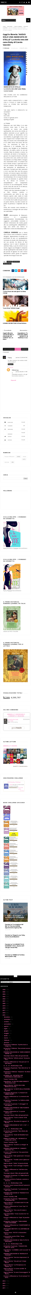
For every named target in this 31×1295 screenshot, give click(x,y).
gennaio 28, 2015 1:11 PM (21, 371)
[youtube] (26, 2)
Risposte (11, 367)
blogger (17, 349)
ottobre (6, 1021)
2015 (4, 1015)
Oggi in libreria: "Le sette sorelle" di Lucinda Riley (15, 1269)
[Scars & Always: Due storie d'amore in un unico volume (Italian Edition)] (18, 753)
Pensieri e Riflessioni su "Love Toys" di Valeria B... (16, 1207)
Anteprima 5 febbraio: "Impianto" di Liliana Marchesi (17, 1072)
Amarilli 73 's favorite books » (20, 766)
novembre (7, 1019)
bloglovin (16, 422)
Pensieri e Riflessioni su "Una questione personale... (16, 1152)
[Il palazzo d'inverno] (18, 758)
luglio (6, 1028)
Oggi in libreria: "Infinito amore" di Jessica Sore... (17, 1058)
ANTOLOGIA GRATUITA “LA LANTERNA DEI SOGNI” (16, 1229)
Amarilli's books (10, 746)
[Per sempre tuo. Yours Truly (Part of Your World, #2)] (11, 758)
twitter (16, 436)
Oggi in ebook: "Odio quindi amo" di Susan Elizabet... (17, 1156)
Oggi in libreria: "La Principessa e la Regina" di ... (15, 1265)
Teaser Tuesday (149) (10, 1142)
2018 (4, 1008)
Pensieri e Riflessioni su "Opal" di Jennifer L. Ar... (16, 1218)
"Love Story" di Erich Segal (11, 308)
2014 (4, 1281)
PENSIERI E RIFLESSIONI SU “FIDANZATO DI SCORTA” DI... (16, 1193)
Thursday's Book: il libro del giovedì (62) (16, 1056)
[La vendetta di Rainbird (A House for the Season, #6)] (11, 763)
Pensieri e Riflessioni (9, 456)
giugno (6, 1031)
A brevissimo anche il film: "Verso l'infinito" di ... (14, 1237)
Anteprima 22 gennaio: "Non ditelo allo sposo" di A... (16, 1131)
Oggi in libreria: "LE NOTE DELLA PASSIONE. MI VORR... (17, 1089)
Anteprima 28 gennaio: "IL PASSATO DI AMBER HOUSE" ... (15, 1093)
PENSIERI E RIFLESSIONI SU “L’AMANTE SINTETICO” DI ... (15, 1149)
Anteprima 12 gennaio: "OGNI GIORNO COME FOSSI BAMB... (15, 1222)
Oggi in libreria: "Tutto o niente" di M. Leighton (15, 1118)
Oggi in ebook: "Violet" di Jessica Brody (16, 1163)
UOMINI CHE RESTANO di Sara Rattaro (14, 323)
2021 (4, 1001)
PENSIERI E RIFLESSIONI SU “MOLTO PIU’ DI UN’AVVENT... (16, 1240)
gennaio (6, 1042)
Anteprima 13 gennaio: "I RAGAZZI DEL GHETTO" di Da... (15, 1246)
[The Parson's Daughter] (21, 753)
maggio (6, 1033)
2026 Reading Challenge (14, 782)
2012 (4, 1285)
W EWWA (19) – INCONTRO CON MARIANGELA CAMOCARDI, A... (13, 1076)
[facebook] (15, 1292)
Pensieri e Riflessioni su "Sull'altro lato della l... (16, 1170)
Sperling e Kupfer (7, 263)
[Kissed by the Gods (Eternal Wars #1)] (5, 723)
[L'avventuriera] (18, 763)
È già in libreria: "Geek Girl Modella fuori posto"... (16, 1135)
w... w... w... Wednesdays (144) (13, 1183)
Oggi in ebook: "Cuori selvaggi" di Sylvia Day (16, 1166)
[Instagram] (19, 2)
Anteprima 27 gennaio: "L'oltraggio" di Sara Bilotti (16, 1104)
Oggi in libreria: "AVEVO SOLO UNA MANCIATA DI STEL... (14, 1085)
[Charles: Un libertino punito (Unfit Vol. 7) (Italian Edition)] (21, 763)
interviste (7, 462)
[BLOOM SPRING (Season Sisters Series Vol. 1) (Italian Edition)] (5, 753)
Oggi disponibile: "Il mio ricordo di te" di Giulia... (16, 1214)
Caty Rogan (11, 720)
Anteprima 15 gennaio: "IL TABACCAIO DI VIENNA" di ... (16, 1176)
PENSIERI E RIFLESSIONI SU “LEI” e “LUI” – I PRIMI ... (16, 1125)
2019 (4, 1006)
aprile (6, 1035)
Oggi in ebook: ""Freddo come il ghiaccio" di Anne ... (16, 1160)
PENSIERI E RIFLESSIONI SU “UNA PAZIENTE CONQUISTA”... (16, 1108)
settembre (7, 1024)
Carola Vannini (18, 26)
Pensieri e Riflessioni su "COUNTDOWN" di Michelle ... (17, 1225)
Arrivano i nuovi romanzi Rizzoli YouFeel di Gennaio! (17, 1185)
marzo (6, 1038)
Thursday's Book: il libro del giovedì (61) (16, 1115)
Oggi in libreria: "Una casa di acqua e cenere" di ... (15, 1210)
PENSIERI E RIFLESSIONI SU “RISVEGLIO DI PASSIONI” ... (16, 1254)
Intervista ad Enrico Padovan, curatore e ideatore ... (16, 1179)
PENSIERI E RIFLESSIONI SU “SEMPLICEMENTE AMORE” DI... (17, 1052)
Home (4, 26)
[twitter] (24, 2)
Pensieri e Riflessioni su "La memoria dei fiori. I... (16, 1097)
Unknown (14, 370)
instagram (16, 429)
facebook (24, 349)
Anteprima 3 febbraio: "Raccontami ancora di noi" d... (17, 1049)
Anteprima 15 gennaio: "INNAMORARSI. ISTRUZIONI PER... (16, 1199)
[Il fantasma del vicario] (25, 758)
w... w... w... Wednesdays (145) (13, 1129)
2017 (4, 1010)
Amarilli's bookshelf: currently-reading (16, 715)
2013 (4, 1283)
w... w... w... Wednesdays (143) (13, 1244)
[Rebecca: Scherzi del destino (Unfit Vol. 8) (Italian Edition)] (15, 763)
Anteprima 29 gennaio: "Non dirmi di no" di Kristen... (17, 1068)
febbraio (7, 1040)
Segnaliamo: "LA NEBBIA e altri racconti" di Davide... (17, 1250)
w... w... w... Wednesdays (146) (13, 1065)
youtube (16, 440)
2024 (4, 994)
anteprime (9, 26)
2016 (4, 1013)
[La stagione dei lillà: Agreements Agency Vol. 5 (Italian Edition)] (5, 763)
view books (22, 790)
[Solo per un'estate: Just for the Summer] (8, 758)
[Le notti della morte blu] (21, 758)
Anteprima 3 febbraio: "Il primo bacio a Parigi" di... (16, 1045)
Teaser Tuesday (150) (10, 1079)
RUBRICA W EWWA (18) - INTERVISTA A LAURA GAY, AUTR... (15, 1139)
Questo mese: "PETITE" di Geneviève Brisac (15, 1233)
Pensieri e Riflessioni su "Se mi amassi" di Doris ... (16, 1276)
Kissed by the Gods (12, 719)
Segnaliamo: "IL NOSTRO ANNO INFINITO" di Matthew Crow (16, 1082)
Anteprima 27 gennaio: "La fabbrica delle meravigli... (16, 1100)
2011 (4, 1288)
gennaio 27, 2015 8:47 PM (21, 357)
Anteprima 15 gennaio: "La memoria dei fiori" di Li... (16, 1189)
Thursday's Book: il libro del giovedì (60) (16, 1173)
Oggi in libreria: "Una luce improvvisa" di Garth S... (16, 1258)
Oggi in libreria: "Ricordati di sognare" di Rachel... (16, 1122)
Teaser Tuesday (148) (10, 1196)
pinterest (16, 433)
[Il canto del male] (15, 758)
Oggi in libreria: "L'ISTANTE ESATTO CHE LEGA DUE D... (16, 1203)
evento (24, 456)
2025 (4, 992)
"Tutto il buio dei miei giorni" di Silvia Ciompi (14, 292)
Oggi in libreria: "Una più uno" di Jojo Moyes (15, 1261)
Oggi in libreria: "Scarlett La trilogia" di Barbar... (16, 1145)
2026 (4, 989)
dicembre (7, 1017)
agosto (6, 1026)
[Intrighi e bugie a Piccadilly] (8, 763)
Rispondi (10, 364)
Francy (10, 357)
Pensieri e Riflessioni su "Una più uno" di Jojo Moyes (16, 1062)
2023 (4, 996)
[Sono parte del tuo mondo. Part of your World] (5, 758)
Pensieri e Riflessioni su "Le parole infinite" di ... (14, 1112)
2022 (4, 999)
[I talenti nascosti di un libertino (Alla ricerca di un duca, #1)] (15, 753)
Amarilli (11, 784)
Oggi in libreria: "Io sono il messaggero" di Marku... (17, 1273)
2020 (4, 1003)
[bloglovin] (29, 2)
